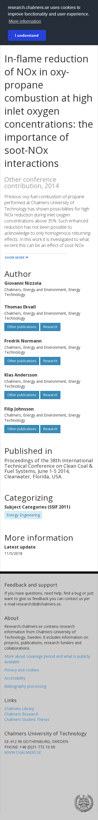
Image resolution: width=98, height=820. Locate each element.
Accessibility (14, 678)
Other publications (21, 327)
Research (50, 327)
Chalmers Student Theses (27, 719)
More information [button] (25, 21)
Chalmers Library (19, 708)
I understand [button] (27, 35)
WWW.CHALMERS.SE (22, 752)
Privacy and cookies (21, 669)
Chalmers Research (21, 714)
